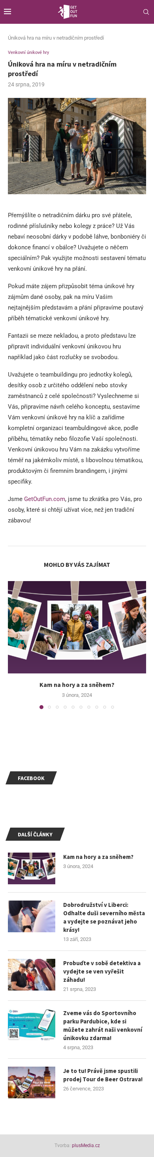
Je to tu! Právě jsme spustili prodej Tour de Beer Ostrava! (103, 1075)
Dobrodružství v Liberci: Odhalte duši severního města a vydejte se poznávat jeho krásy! (104, 917)
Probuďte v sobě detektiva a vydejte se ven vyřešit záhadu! (102, 971)
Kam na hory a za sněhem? (77, 684)
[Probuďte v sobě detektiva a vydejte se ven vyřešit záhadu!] (31, 975)
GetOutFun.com (44, 499)
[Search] (146, 11)
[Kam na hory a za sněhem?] (77, 627)
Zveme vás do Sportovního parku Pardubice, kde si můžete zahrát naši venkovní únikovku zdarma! (102, 1025)
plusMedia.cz (86, 1145)
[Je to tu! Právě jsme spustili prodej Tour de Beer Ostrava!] (31, 1082)
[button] (14, 644)
